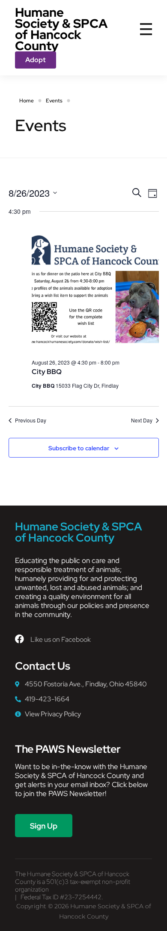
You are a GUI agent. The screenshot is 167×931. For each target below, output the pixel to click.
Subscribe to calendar (78, 448)
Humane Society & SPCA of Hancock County (61, 29)
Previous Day (30, 420)
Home (26, 100)
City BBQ (47, 371)
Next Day (141, 420)
